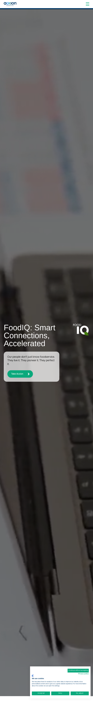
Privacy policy (83, 674)
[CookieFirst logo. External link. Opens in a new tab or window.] (33, 676)
